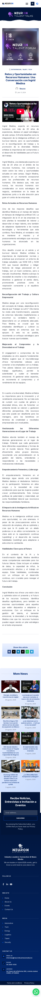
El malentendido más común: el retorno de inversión (30, 749)
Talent (24, 69)
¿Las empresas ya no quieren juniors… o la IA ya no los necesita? (30, 723)
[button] (27, 4)
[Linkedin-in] (7, 884)
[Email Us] (3, 956)
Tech (30, 69)
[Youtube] (11, 884)
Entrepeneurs (16, 69)
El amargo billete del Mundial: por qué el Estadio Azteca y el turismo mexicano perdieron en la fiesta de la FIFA (10, 779)
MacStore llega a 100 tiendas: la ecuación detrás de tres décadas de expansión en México (10, 724)
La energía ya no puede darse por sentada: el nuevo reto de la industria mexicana (30, 698)
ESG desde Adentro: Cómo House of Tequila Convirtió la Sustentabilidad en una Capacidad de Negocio (10, 751)
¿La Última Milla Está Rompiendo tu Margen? (30, 776)
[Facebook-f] (3, 884)
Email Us (9, 956)
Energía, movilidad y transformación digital (10, 696)
